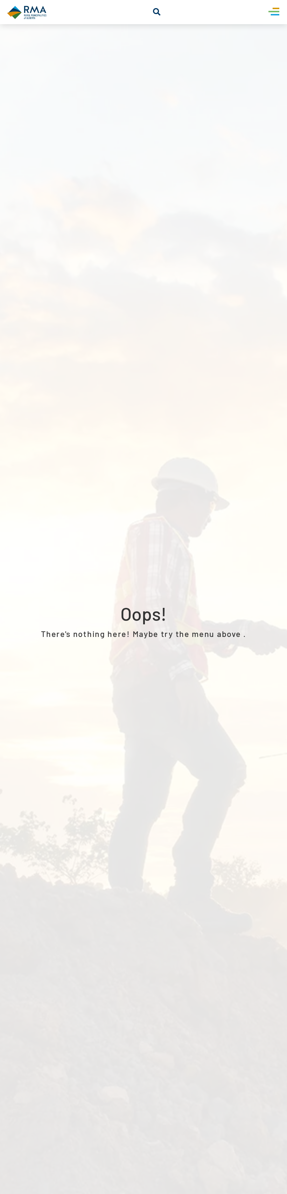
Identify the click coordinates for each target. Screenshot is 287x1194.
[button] (156, 12)
